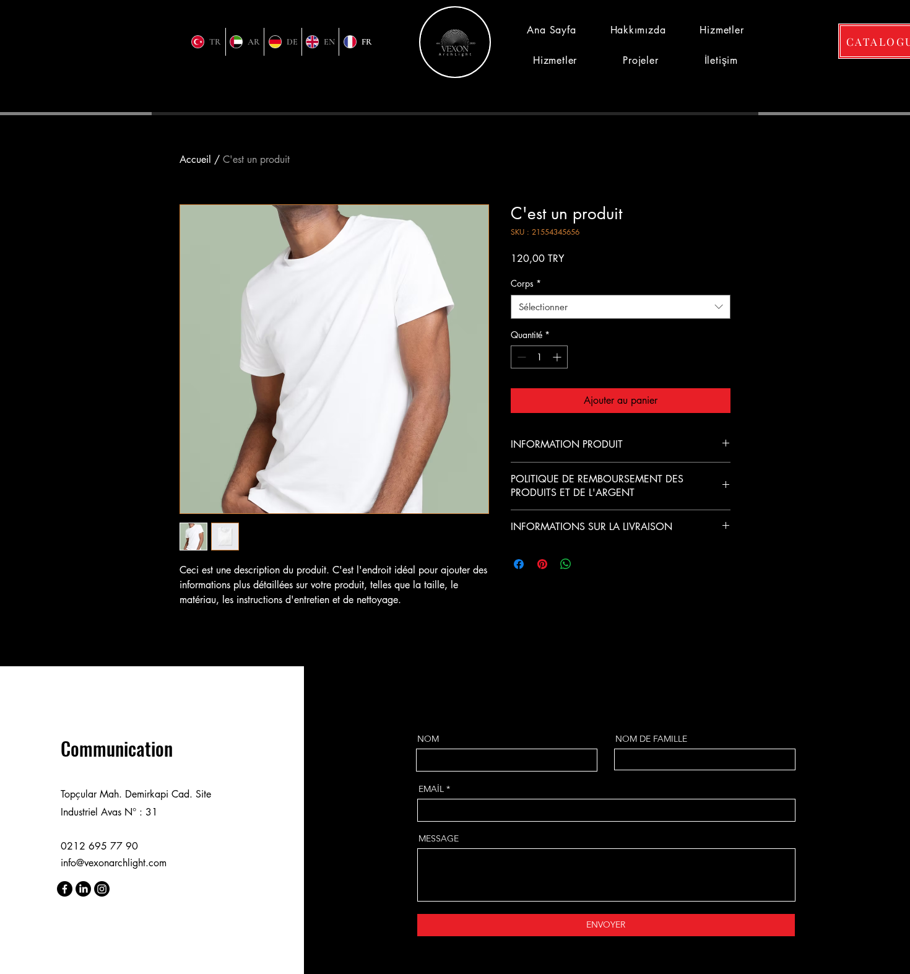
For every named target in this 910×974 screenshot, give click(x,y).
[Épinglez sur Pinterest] (542, 564)
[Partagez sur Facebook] (518, 564)
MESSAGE (438, 838)
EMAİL (431, 789)
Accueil (195, 159)
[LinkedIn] (83, 889)
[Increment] (558, 357)
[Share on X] (589, 564)
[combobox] (620, 307)
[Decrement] (520, 357)
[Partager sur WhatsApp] (565, 564)
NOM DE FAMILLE (651, 738)
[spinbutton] (539, 357)
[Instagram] (102, 889)
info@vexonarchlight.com (114, 862)
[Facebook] (64, 889)
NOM (428, 738)
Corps (526, 283)
